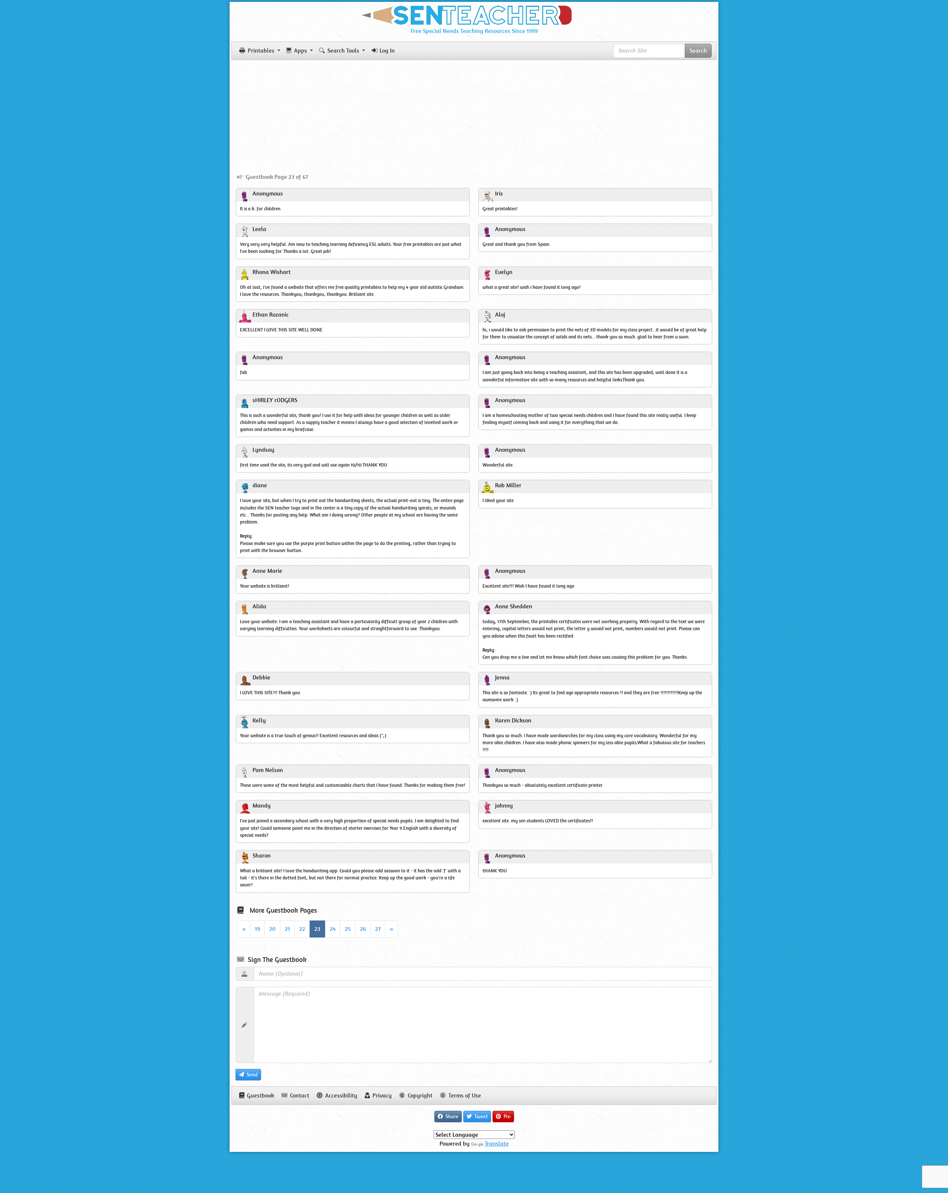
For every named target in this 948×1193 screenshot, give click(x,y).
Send (251, 1074)
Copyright (419, 1095)
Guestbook (260, 1095)
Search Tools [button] (343, 50)
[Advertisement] (474, 113)
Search (698, 50)
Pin (506, 1116)
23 (317, 928)
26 (363, 928)
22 (302, 928)
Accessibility (340, 1095)
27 (378, 928)
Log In (387, 50)
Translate (497, 1143)
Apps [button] (300, 50)
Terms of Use (464, 1095)
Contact (298, 1095)
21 (287, 928)
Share (451, 1116)
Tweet (480, 1116)
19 (257, 928)
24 (333, 928)
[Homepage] (474, 13)
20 (272, 928)
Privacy (381, 1095)
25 (348, 928)
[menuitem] (272, 177)
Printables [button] (261, 50)
